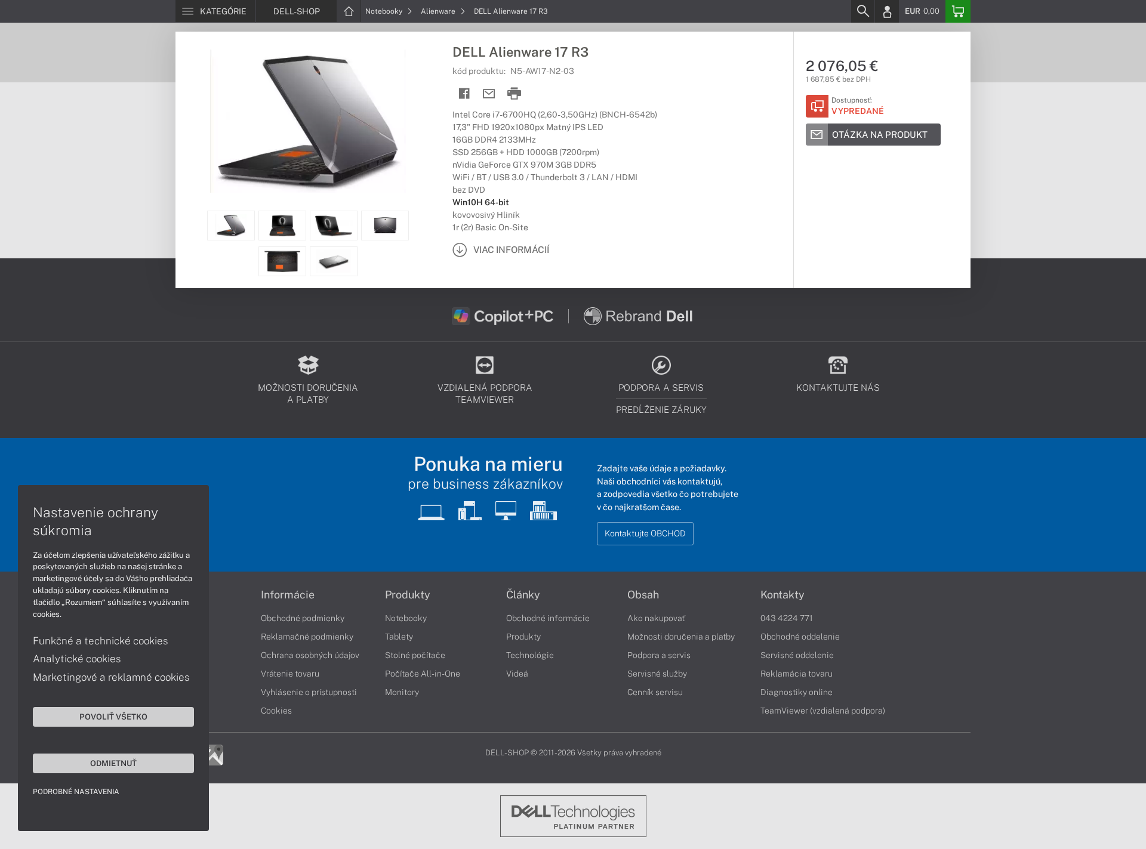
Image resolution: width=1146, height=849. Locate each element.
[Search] (862, 11)
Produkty (407, 594)
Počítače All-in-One (422, 673)
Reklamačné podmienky (307, 636)
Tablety (399, 636)
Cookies (276, 710)
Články (523, 594)
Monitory (402, 692)
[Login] (887, 11)
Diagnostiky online (796, 692)
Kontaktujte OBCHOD (645, 533)
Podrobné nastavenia (76, 792)
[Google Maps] (212, 754)
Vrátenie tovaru (290, 673)
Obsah (643, 594)
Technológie (530, 655)
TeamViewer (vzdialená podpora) (822, 710)
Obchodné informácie (548, 618)
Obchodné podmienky (302, 618)
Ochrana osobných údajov (310, 655)
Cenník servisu (655, 692)
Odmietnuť (113, 763)
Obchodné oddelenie (800, 636)
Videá (517, 673)
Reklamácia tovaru (796, 673)
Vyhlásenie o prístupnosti (309, 692)
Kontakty (782, 594)
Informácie (288, 594)
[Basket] (958, 11)
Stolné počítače (415, 655)
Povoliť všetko (113, 716)
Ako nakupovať (656, 618)
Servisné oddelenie (797, 655)
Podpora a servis (659, 655)
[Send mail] (489, 94)
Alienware (439, 11)
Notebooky (384, 11)
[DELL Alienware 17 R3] (307, 121)
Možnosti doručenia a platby (681, 636)
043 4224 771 (786, 618)
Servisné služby (657, 673)
